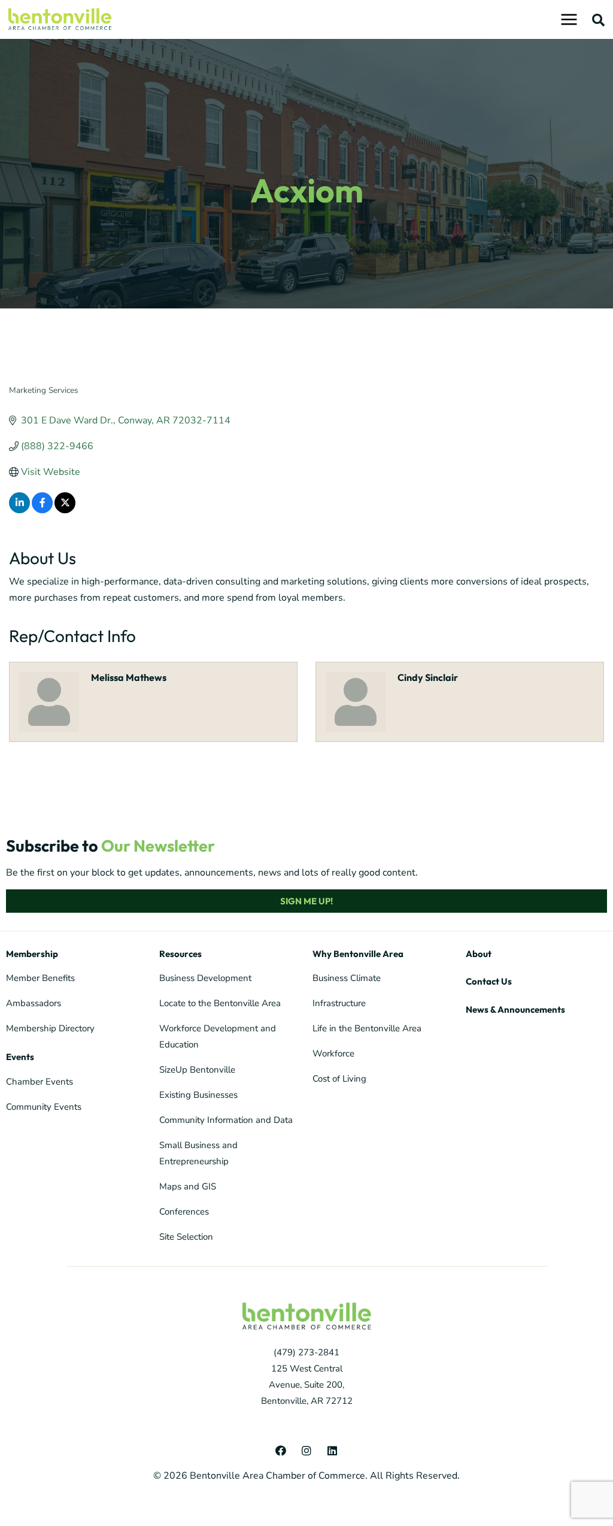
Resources (180, 953)
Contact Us (489, 981)
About (478, 953)
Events (20, 1056)
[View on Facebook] (42, 510)
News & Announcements (515, 1009)
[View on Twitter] (64, 510)
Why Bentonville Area (357, 953)
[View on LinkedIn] (19, 510)
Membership (32, 953)
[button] (598, 19)
